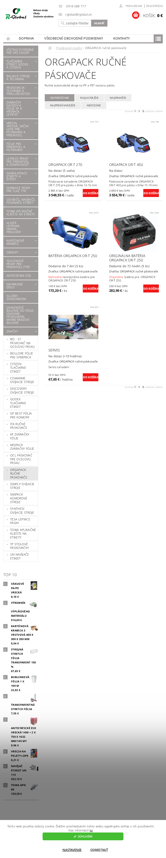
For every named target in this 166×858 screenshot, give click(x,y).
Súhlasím (85, 836)
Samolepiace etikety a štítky (16, 176)
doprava (26, 38)
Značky (12, 331)
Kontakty (121, 38)
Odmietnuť (99, 850)
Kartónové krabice (15, 242)
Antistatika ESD (18, 275)
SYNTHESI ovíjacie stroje (22, 511)
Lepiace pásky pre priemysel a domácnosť (17, 161)
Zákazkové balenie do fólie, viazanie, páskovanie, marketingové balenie (20, 315)
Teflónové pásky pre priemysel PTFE (18, 264)
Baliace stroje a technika (18, 77)
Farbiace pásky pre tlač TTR (18, 189)
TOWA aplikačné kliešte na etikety (20, 212)
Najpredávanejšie (62, 105)
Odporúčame (59, 98)
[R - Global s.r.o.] (29, 13)
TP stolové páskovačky (19, 546)
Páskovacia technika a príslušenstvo (18, 91)
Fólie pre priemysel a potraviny (16, 147)
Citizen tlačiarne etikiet (18, 367)
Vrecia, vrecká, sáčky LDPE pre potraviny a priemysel (17, 129)
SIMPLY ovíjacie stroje (22, 486)
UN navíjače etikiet (19, 556)
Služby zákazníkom (16, 297)
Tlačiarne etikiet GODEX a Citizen (17, 64)
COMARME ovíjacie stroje (22, 380)
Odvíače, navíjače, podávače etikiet (21, 201)
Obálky (12, 252)
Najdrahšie (118, 98)
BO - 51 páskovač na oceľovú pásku (22, 343)
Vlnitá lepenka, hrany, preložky (13, 227)
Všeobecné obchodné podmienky (73, 38)
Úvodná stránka (8, 38)
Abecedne (94, 105)
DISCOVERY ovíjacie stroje (22, 390)
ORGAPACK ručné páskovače (18, 473)
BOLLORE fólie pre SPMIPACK (21, 355)
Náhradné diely (14, 285)
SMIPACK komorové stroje (18, 498)
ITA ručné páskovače (18, 426)
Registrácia (154, 6)
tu (91, 830)
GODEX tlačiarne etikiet (18, 403)
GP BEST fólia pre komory (21, 415)
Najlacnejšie (89, 98)
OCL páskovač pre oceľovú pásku (21, 459)
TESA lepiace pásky (20, 521)
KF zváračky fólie (19, 436)
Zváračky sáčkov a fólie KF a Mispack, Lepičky (14, 108)
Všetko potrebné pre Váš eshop (20, 51)
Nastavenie (71, 850)
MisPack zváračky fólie (22, 447)
